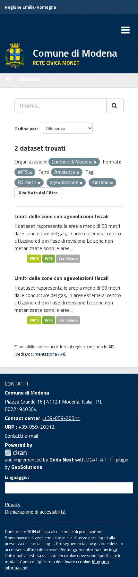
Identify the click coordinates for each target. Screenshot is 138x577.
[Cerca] (115, 105)
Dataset (28, 79)
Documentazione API (44, 354)
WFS (49, 259)
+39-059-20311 (61, 418)
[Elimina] (95, 162)
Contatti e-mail (21, 436)
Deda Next (61, 459)
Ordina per (25, 128)
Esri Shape (68, 259)
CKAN (16, 452)
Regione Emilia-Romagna (30, 7)
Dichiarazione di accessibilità (35, 512)
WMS (34, 259)
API (111, 346)
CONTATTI (16, 383)
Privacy (13, 504)
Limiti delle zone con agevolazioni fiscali (61, 216)
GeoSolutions (26, 467)
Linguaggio (16, 477)
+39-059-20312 (36, 427)
